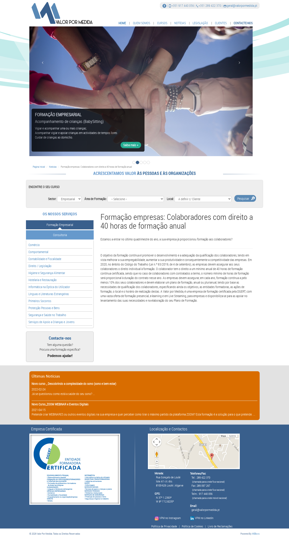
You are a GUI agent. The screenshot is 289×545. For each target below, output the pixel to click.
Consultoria (60, 235)
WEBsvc (256, 533)
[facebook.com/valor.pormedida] (164, 5)
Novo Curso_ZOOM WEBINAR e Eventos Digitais (60, 404)
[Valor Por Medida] (61, 13)
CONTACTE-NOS (243, 23)
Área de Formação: (95, 199)
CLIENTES (221, 23)
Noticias (53, 166)
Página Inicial (39, 166)
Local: (170, 199)
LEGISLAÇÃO (200, 23)
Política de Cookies (192, 526)
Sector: (52, 199)
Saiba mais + (130, 145)
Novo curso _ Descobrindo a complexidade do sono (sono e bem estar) (74, 383)
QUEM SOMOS (141, 23)
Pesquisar (243, 198)
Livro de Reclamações (220, 526)
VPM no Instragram (170, 518)
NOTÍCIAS (180, 23)
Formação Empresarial (60, 225)
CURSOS (162, 23)
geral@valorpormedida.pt (242, 5)
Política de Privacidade (164, 526)
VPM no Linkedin (204, 518)
